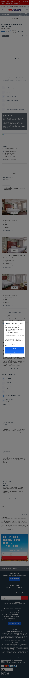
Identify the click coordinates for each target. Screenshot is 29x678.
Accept (14, 348)
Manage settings (14, 354)
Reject (14, 352)
